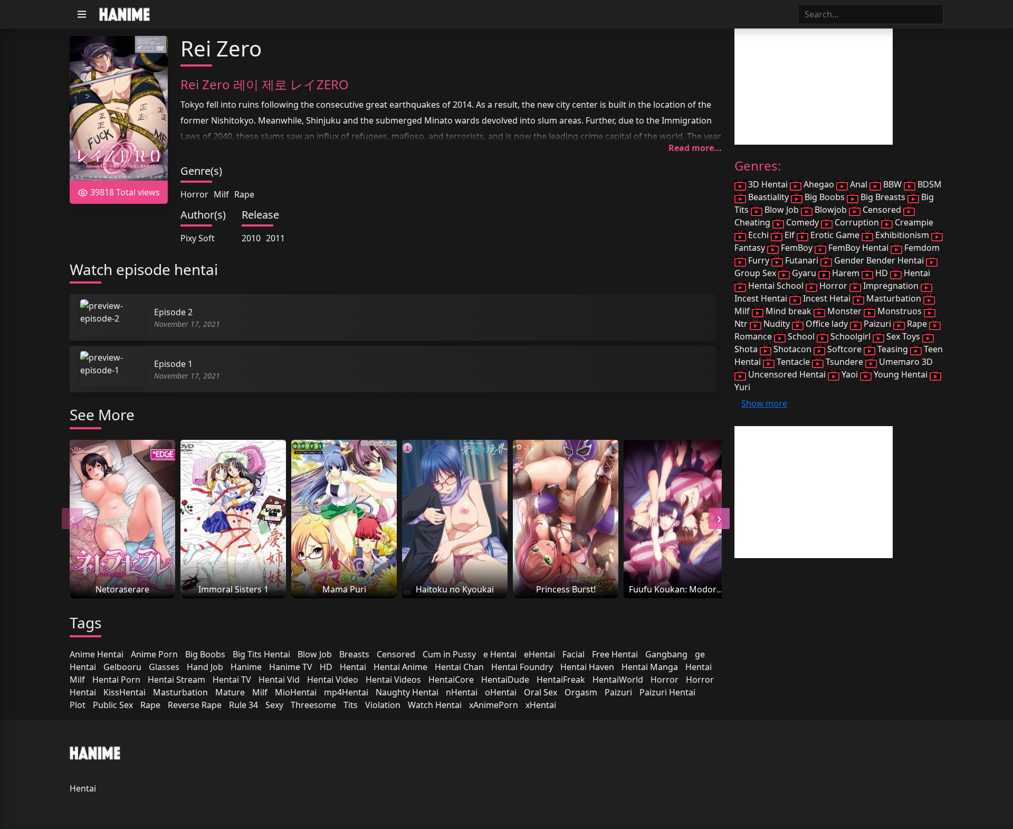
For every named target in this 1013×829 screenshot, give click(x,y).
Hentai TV (232, 679)
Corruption (857, 222)
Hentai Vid (279, 679)
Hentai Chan (459, 667)
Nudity (776, 323)
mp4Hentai (346, 692)
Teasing (892, 349)
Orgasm (581, 692)
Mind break (788, 311)
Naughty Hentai (407, 692)
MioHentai (296, 692)
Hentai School (776, 285)
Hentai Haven (587, 667)
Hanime (246, 667)
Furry (758, 260)
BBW (892, 184)
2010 (251, 238)
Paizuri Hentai (667, 692)
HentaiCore (451, 679)
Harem (846, 273)
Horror (194, 194)
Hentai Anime (400, 667)
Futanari (801, 260)
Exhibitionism (902, 235)
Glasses (164, 667)
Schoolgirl (850, 336)
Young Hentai (901, 374)
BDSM (928, 184)
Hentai (353, 667)
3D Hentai (768, 184)
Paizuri (618, 692)
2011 (275, 238)
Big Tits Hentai (261, 654)
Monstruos (899, 311)
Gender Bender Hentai (879, 260)
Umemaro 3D (905, 362)
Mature (230, 692)
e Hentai (500, 654)
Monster (844, 311)
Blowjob (831, 209)
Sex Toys (903, 336)
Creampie (913, 222)
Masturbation (180, 692)
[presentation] (72, 518)
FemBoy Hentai (858, 247)
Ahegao (818, 184)
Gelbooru (122, 667)
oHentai (501, 692)
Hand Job (205, 667)
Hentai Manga (650, 667)
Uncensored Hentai (787, 374)
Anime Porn (154, 654)
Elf (789, 235)
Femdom (921, 247)
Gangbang (666, 654)
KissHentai (124, 692)
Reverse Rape (195, 705)
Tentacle (793, 362)
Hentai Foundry (522, 667)
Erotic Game (835, 235)
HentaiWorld (617, 679)
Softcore (844, 349)
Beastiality (768, 197)
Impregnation (891, 285)
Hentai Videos (393, 679)
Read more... (695, 148)
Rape (244, 194)
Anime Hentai (96, 654)
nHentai (461, 692)
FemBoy (797, 247)
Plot (77, 705)
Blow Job (315, 654)
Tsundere (844, 362)
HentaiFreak (561, 679)
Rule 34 (243, 705)
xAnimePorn (493, 705)
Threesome (313, 705)
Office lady (827, 323)
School (801, 336)
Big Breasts (882, 197)
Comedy (802, 222)
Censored (396, 654)
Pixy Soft (197, 238)
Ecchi (758, 235)
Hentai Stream (176, 679)
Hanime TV (290, 667)
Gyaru (804, 273)
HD (326, 667)
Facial (573, 654)
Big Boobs (205, 654)
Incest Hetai (827, 298)
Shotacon (792, 349)
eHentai (539, 654)
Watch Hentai (435, 705)
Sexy (274, 705)
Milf (221, 194)
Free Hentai (615, 654)
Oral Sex (540, 692)
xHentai (540, 705)
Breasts (354, 654)
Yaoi (849, 374)
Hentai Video (332, 679)
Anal (858, 184)
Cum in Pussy (449, 654)
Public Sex (113, 705)
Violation (382, 705)
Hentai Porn (116, 679)
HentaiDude (505, 679)
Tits (350, 705)
